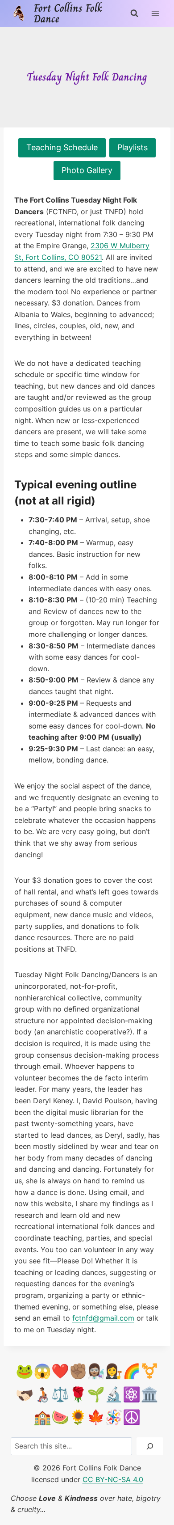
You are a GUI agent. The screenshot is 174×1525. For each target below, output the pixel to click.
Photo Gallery (87, 170)
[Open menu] (155, 13)
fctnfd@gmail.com (103, 1317)
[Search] (150, 1446)
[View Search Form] (134, 13)
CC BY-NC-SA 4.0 (113, 1479)
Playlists (132, 147)
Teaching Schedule (62, 147)
